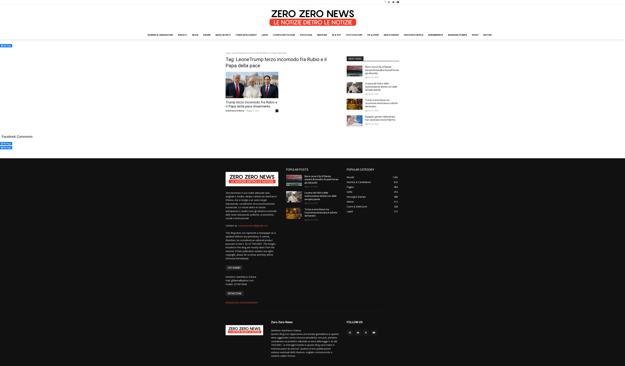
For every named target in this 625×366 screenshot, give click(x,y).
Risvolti (230, 97)
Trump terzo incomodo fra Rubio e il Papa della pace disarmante (251, 104)
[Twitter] (366, 333)
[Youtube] (397, 2)
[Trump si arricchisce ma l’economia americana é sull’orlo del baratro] (354, 104)
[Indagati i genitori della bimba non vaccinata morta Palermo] (354, 120)
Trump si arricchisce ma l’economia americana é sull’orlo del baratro (381, 103)
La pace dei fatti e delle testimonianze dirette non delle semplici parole (381, 86)
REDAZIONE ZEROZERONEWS (242, 302)
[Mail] (393, 2)
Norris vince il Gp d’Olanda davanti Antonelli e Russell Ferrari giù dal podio (382, 70)
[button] (385, 2)
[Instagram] (388, 2)
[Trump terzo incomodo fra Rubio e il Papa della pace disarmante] (252, 85)
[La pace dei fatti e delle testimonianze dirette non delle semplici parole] (354, 87)
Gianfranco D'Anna (235, 110)
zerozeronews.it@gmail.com (253, 225)
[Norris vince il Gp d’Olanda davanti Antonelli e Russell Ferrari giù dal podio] (354, 71)
